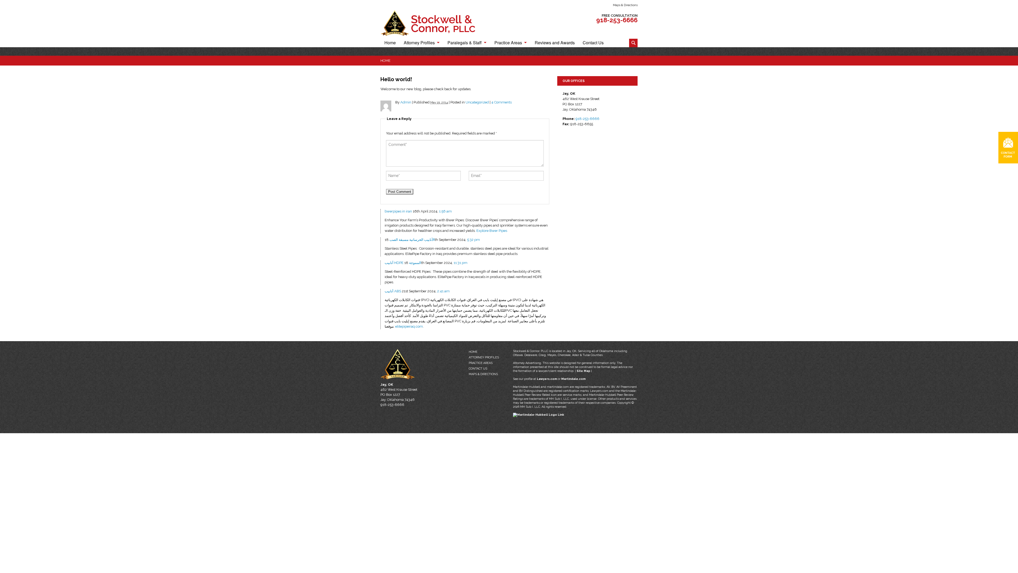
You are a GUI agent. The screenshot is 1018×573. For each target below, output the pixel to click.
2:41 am (443, 291)
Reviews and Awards (555, 43)
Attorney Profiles (419, 43)
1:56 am (445, 211)
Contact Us (593, 43)
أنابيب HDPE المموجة (403, 263)
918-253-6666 (617, 20)
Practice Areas (508, 43)
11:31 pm (460, 263)
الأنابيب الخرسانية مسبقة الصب (412, 240)
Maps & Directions (625, 5)
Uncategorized (477, 102)
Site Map (583, 371)
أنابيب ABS (393, 291)
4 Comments (501, 102)
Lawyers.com (547, 379)
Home (390, 43)
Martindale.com (573, 379)
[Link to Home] (433, 23)
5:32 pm (473, 240)
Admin (405, 102)
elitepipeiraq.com (409, 326)
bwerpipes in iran (398, 211)
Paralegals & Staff (464, 43)
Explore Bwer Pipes (491, 231)
